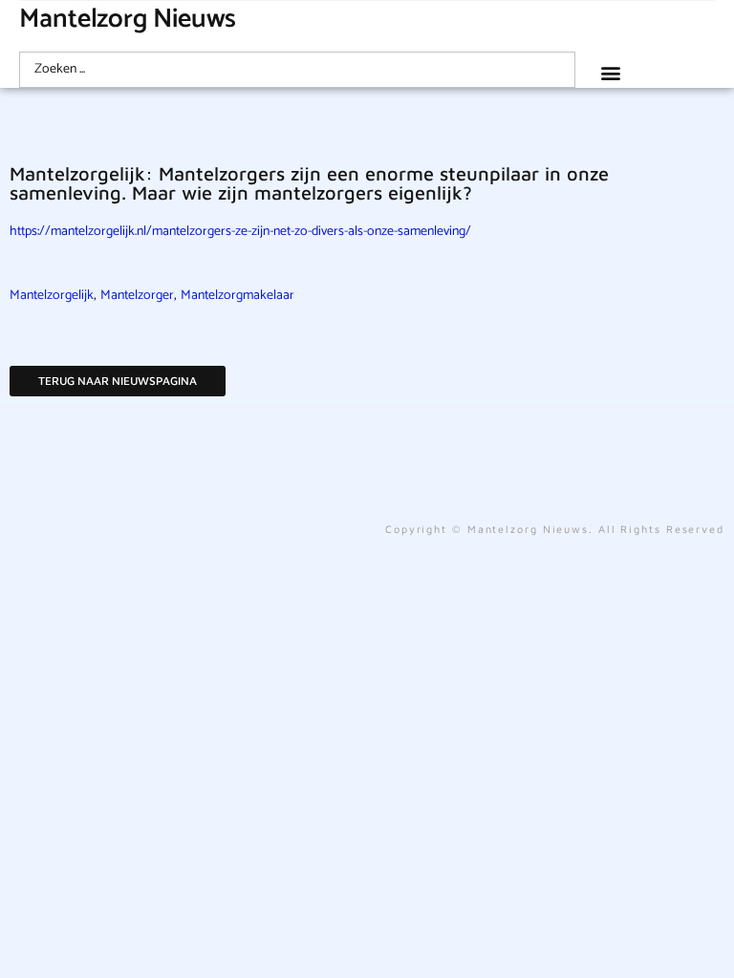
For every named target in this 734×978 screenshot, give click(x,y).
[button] (610, 72)
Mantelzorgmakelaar (237, 296)
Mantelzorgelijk (52, 296)
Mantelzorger (137, 296)
